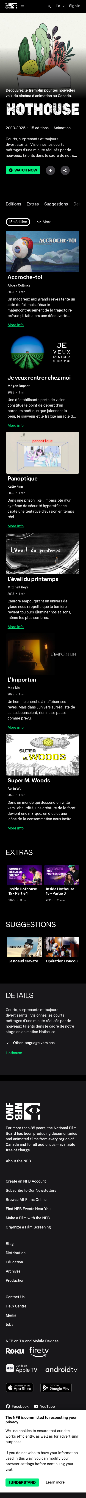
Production (15, 1280)
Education (14, 1262)
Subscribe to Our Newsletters (31, 1190)
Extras (33, 204)
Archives (13, 1271)
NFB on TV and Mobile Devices (32, 1341)
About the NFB (18, 1161)
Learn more (55, 1482)
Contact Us (15, 1297)
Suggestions (56, 204)
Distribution (15, 1253)
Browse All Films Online (26, 1199)
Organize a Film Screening (28, 1227)
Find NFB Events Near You (28, 1209)
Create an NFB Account (26, 1181)
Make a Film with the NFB (28, 1218)
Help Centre (16, 1306)
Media (11, 1315)
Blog (10, 1244)
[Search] (49, 6)
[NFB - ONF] (11, 6)
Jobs (9, 1324)
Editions (13, 204)
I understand (22, 1482)
